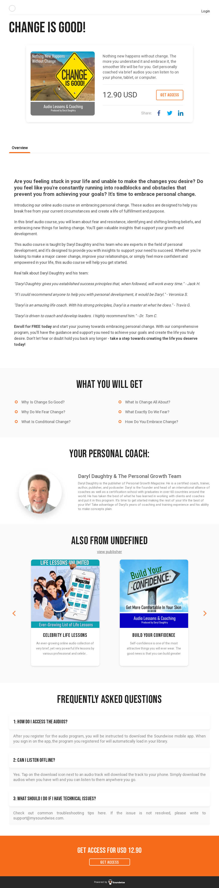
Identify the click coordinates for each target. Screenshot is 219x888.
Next (205, 613)
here (102, 813)
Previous (14, 613)
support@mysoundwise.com (38, 818)
